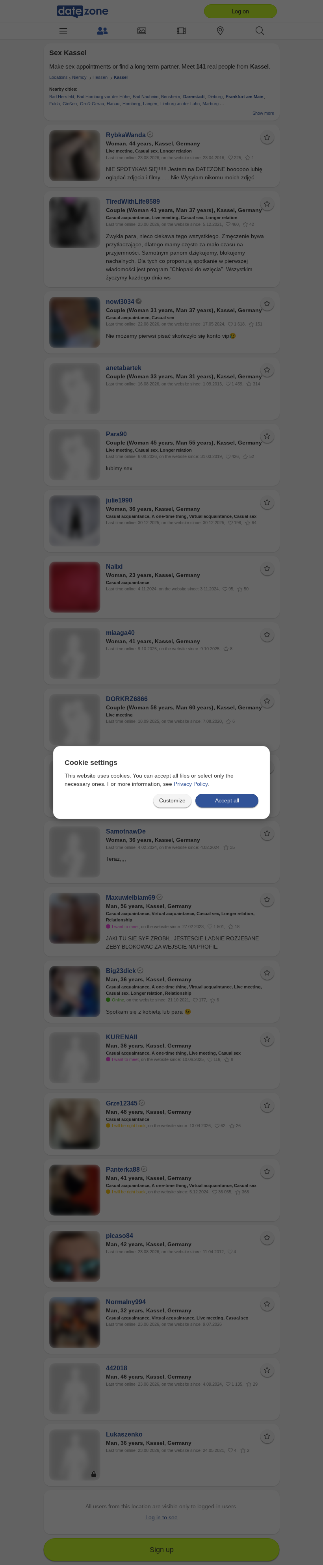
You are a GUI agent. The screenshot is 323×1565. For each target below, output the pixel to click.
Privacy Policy (191, 784)
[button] (172, 801)
